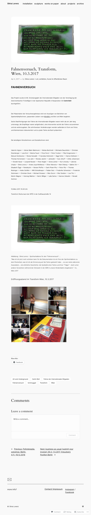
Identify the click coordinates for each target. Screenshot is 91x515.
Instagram (69, 489)
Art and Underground (20, 379)
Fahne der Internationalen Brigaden (56, 379)
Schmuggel (32, 383)
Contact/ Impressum (54, 489)
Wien (53, 383)
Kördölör (47, 116)
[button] (29, 300)
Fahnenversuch (18, 383)
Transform (43, 383)
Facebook (69, 492)
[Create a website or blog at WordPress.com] (83, 506)
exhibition (42, 79)
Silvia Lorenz (13, 3)
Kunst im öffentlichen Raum (57, 79)
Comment (72, 435)
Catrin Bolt (36, 379)
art (37, 79)
